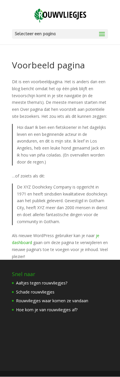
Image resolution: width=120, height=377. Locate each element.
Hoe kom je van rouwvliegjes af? (46, 309)
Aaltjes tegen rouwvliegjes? (41, 283)
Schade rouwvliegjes (35, 292)
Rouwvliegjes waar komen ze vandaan (52, 300)
